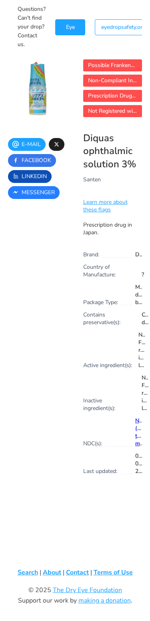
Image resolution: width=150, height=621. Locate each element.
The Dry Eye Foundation (87, 590)
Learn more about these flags (105, 205)
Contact (77, 572)
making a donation (104, 600)
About (52, 572)
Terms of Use (113, 572)
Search (28, 572)
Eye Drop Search (70, 29)
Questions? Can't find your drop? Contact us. (32, 26)
